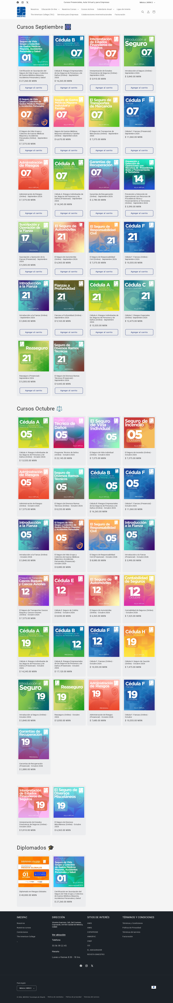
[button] (50, 9)
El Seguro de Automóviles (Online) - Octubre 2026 (100, 611)
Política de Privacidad (131, 928)
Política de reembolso (55, 997)
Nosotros (21, 923)
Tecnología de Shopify (37, 997)
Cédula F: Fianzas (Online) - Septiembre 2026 (137, 258)
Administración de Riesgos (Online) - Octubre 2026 (30, 505)
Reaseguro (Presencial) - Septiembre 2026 (29, 377)
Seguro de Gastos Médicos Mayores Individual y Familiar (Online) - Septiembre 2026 (67, 133)
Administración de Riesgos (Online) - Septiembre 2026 (30, 195)
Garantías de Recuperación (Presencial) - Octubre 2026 (31, 765)
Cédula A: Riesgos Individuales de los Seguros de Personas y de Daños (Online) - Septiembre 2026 (104, 318)
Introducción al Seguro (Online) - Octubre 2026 (33, 716)
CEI (88, 945)
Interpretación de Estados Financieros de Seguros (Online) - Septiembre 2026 (104, 73)
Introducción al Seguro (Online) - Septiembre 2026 (139, 72)
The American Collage (26, 937)
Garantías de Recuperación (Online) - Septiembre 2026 (101, 195)
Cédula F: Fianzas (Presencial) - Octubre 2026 (138, 505)
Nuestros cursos (24, 928)
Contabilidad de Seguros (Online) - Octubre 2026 (139, 611)
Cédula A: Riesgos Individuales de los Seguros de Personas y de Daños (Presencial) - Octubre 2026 (33, 664)
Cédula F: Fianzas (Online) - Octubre (137, 716)
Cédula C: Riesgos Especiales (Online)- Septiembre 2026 (137, 316)
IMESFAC (26, 997)
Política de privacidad (73, 997)
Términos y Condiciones (132, 923)
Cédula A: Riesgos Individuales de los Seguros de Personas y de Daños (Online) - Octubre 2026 (33, 454)
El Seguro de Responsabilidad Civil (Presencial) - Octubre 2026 (103, 556)
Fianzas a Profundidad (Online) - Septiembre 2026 (68, 316)
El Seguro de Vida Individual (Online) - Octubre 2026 (102, 453)
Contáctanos (22, 932)
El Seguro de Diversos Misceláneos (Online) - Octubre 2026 (68, 824)
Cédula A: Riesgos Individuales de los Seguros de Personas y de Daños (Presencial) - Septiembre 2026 (69, 197)
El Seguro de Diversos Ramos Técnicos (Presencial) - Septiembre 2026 (67, 378)
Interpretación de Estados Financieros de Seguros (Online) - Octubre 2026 (33, 824)
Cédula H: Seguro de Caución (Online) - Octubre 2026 (137, 662)
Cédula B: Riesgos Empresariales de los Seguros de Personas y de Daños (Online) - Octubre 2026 (104, 506)
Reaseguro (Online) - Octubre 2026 (67, 716)
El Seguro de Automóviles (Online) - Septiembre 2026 (66, 258)
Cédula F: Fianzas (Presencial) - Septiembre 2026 (138, 132)
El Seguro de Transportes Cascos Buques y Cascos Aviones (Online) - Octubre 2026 (33, 612)
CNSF (89, 941)
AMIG (89, 928)
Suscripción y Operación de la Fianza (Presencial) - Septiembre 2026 (33, 259)
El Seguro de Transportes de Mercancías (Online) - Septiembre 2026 (104, 133)
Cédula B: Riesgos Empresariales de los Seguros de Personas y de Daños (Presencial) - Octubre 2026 (69, 664)
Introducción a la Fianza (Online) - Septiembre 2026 (33, 316)
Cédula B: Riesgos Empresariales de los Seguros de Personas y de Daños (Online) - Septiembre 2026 (69, 74)
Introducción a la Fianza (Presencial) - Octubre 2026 (137, 556)
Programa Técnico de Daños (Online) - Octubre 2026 (67, 453)
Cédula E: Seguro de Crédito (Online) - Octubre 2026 (66, 611)
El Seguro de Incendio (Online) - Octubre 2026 (138, 453)
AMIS (89, 923)
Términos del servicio (131, 932)
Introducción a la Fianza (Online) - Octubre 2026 (33, 556)
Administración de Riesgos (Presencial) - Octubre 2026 (101, 716)
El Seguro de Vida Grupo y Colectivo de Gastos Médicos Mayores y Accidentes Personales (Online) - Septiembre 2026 (33, 135)
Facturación (127, 937)
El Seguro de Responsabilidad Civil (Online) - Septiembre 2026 (103, 258)
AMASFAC (91, 937)
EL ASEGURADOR (94, 950)
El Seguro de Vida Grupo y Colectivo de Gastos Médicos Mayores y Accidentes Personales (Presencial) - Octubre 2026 (67, 559)
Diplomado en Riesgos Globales (32, 892)
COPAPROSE (92, 932)
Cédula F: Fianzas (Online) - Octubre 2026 (101, 662)
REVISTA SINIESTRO (95, 954)
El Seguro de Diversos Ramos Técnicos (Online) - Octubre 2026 (69, 505)
